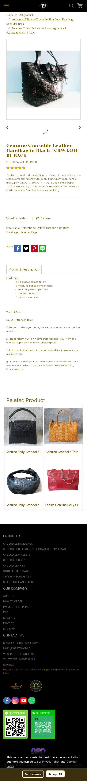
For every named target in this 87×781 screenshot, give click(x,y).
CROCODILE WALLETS (16, 554)
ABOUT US (9, 595)
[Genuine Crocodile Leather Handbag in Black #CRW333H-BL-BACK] (43, 79)
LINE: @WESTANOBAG (17, 648)
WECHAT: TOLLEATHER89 (18, 653)
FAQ (5, 612)
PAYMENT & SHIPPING (16, 606)
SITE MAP (9, 628)
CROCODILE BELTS (14, 560)
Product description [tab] (24, 269)
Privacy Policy (50, 761)
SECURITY (9, 617)
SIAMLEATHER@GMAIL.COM (20, 642)
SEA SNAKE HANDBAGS (18, 582)
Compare (44, 218)
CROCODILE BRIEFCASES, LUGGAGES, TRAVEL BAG (34, 549)
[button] (70, 6)
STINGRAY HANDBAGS (17, 576)
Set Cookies (33, 774)
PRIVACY (8, 623)
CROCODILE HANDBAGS (18, 543)
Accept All (55, 774)
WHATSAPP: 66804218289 (19, 659)
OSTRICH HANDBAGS (16, 571)
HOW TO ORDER (13, 601)
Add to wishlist (18, 218)
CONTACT (9, 664)
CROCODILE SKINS (14, 565)
